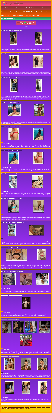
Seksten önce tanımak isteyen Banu (16, 271)
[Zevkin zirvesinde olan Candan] (14, 61)
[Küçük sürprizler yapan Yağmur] (13, 38)
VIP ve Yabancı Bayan (27, 408)
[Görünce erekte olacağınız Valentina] (9, 387)
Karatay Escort (44, 7)
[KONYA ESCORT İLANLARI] (3, 3)
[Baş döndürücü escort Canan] (13, 134)
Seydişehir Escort (22, 408)
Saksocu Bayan (46, 11)
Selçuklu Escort (4, 30)
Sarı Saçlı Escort (9, 15)
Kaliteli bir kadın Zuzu (13, 173)
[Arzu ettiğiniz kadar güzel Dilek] (13, 157)
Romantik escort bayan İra (13, 319)
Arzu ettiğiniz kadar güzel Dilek (15, 150)
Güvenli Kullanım (10, 7)
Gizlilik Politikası (30, 7)
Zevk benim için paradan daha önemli (16, 222)
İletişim (27, 7)
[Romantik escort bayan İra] (6, 326)
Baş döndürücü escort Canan (15, 126)
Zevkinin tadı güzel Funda (14, 77)
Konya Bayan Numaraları (37, 7)
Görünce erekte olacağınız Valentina (16, 379)
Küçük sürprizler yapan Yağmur (15, 30)
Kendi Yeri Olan (32, 11)
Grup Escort (41, 11)
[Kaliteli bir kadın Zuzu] (13, 181)
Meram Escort (4, 222)
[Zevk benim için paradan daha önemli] (12, 230)
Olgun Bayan (12, 11)
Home (2, 7)
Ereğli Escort (8, 408)
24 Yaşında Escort (18, 15)
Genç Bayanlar (37, 11)
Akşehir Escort (13, 408)
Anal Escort (23, 15)
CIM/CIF (24, 11)
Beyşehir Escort (4, 408)
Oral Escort (27, 15)
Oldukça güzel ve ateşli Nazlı (15, 247)
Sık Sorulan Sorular (22, 7)
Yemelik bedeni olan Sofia (14, 102)
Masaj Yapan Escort (32, 15)
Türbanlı (27, 11)
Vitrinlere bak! (26, 26)
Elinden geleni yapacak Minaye (15, 295)
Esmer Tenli (3, 11)
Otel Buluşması (8, 11)
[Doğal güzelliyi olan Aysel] (9, 363)
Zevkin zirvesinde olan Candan (15, 53)
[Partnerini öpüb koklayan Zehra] (13, 206)
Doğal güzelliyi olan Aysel (14, 356)
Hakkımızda (6, 7)
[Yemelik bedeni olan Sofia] (14, 110)
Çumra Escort (17, 408)
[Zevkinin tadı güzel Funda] (13, 85)
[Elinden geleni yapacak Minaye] (26, 303)
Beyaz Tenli (20, 11)
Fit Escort (13, 15)
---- (2, 46)
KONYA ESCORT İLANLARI (14, 3)
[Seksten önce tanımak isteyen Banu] (9, 279)
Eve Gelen (16, 11)
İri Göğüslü (37, 15)
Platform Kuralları (16, 7)
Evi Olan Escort (4, 15)
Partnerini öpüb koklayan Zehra (15, 198)
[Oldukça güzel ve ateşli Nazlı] (17, 254)
